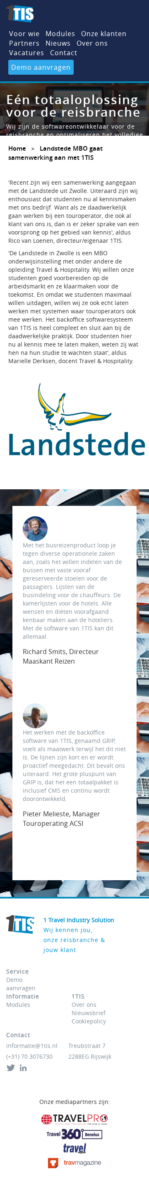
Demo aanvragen (41, 67)
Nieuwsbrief (89, 1013)
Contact (63, 52)
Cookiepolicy (89, 1021)
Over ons (92, 43)
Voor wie (24, 33)
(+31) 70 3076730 (29, 1056)
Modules (60, 33)
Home (17, 148)
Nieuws (58, 43)
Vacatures (26, 52)
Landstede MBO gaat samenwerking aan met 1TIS (55, 152)
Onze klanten (104, 33)
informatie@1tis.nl (32, 1046)
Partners (24, 43)
